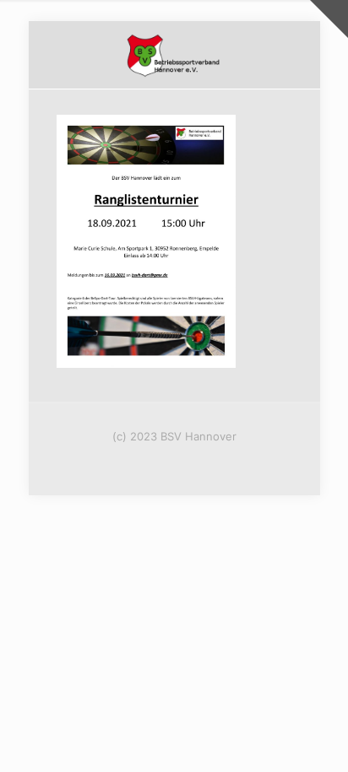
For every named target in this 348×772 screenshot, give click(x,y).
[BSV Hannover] (174, 55)
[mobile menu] (297, 54)
